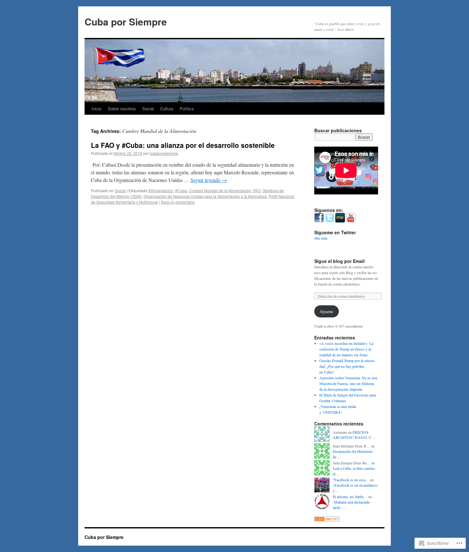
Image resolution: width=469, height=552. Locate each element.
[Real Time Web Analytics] (327, 519)
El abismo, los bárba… (350, 496)
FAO (256, 190)
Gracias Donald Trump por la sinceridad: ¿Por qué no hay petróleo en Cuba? (347, 366)
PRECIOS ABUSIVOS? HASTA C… (354, 435)
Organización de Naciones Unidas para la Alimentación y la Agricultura (205, 196)
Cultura (166, 108)
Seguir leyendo (208, 180)
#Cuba (181, 190)
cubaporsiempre (164, 153)
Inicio (96, 108)
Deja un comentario (178, 202)
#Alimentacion (160, 190)
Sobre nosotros (122, 108)
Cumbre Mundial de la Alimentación (220, 190)
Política (187, 108)
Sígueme (326, 311)
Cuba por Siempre (126, 21)
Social (148, 108)
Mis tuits (321, 238)
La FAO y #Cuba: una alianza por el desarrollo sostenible (183, 145)
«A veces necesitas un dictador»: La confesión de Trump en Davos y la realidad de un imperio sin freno (346, 349)
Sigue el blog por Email (339, 261)
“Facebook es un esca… (351, 479)
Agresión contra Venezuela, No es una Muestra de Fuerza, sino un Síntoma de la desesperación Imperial (348, 383)
